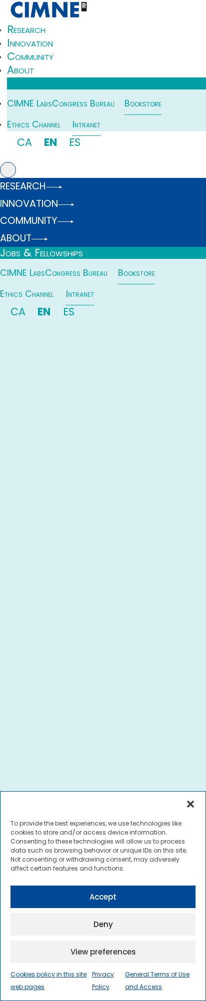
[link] (48, 17)
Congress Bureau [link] (83, 103)
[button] (191, 804)
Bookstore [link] (143, 103)
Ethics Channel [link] (33, 124)
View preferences (103, 952)
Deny (103, 924)
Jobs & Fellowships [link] (48, 83)
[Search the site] (8, 170)
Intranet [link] (86, 124)
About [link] (20, 69)
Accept (103, 897)
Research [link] (26, 29)
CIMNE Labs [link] (29, 103)
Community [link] (30, 56)
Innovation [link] (30, 42)
